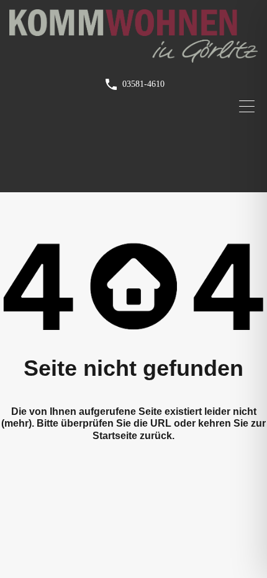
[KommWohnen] (133, 57)
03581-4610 (143, 84)
